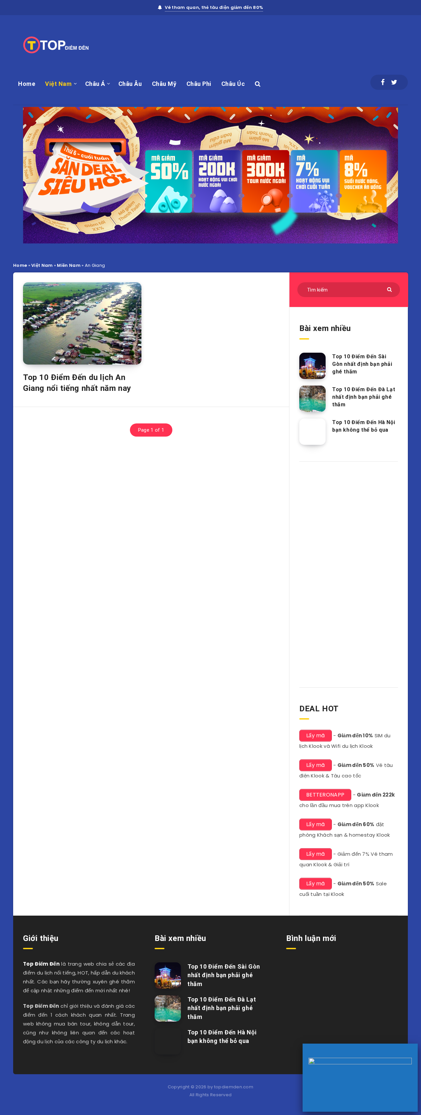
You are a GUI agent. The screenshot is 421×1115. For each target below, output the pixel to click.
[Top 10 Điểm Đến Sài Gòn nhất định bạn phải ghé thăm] (312, 366)
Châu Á (95, 83)
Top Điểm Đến (41, 963)
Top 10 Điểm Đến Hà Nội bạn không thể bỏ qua (363, 426)
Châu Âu (130, 83)
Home (26, 83)
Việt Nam (58, 83)
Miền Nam (68, 265)
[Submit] (390, 289)
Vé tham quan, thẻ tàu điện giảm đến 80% (214, 7)
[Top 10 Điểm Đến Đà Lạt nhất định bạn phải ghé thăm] (312, 399)
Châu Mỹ (164, 83)
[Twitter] (394, 82)
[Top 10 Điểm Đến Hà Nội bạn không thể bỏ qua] (312, 431)
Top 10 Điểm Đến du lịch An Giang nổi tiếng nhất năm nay (77, 383)
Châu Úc (233, 83)
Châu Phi (198, 83)
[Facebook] (382, 82)
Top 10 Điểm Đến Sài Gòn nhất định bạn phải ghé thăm (362, 364)
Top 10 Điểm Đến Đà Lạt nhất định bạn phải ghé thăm (363, 397)
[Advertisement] (288, 43)
